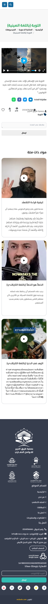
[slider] (14, 70)
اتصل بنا (41, 512)
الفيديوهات (10, 29)
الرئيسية (39, 29)
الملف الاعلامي (38, 502)
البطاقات (41, 507)
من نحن (41, 497)
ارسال (24, 133)
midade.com (22, 599)
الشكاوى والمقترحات (36, 517)
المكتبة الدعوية (25, 29)
